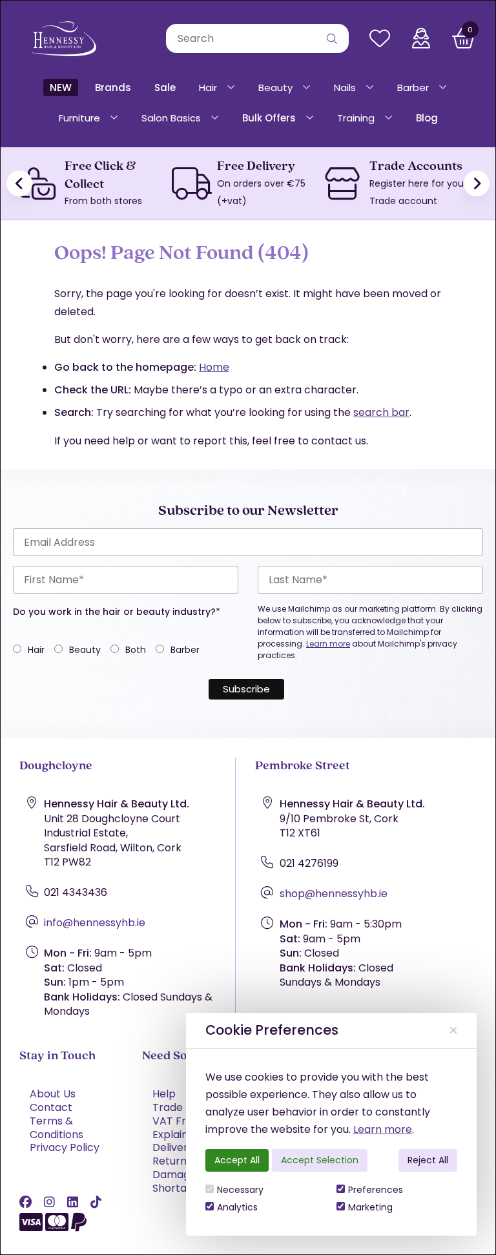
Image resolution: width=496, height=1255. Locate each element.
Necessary (240, 1189)
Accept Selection (319, 1160)
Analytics (237, 1207)
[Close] (453, 1030)
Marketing (370, 1207)
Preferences (375, 1189)
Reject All (428, 1160)
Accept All (237, 1160)
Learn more (382, 1129)
